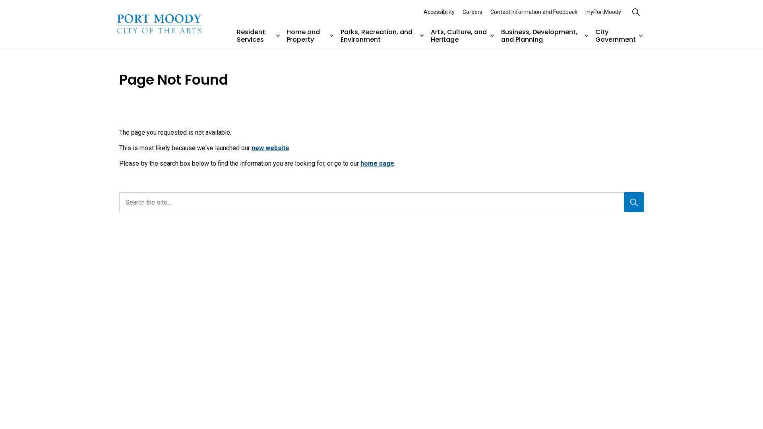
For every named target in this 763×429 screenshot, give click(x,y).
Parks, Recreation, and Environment (376, 35)
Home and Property (303, 35)
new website (270, 148)
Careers (472, 12)
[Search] (634, 202)
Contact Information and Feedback (533, 12)
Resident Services (251, 35)
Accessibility (439, 12)
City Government (615, 35)
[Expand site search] (636, 12)
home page (377, 163)
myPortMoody (603, 12)
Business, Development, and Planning (539, 35)
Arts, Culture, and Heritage (459, 35)
